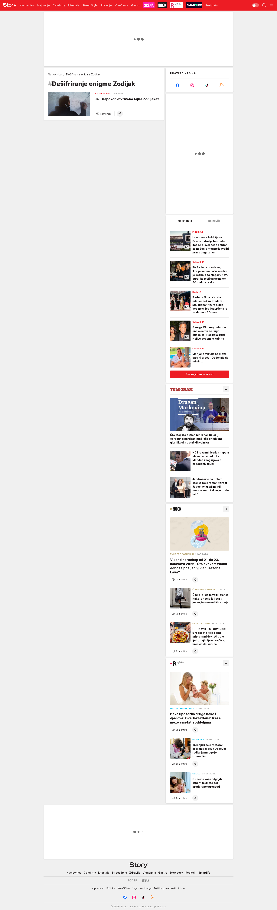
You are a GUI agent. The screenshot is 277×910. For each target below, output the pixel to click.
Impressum (98, 888)
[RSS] (221, 85)
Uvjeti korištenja (142, 888)
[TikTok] (207, 85)
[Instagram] (192, 85)
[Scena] (145, 880)
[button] (104, 114)
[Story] (10, 5)
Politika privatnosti (165, 888)
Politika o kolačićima (118, 888)
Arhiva (181, 888)
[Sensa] (132, 880)
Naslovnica (55, 74)
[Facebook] (177, 85)
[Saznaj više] (226, 389)
